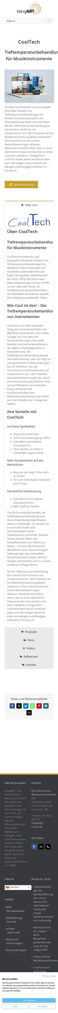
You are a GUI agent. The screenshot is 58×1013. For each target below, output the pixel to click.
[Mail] (41, 846)
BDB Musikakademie (15, 909)
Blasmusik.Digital (15, 950)
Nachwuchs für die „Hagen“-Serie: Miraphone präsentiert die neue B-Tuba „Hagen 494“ (42, 939)
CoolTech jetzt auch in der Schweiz (41, 971)
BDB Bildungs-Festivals (14, 919)
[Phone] (48, 846)
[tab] (29, 205)
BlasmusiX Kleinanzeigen (14, 941)
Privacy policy (49, 976)
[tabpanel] (29, 418)
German (14, 887)
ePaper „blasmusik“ (13, 930)
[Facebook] (34, 846)
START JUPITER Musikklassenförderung (42, 958)
